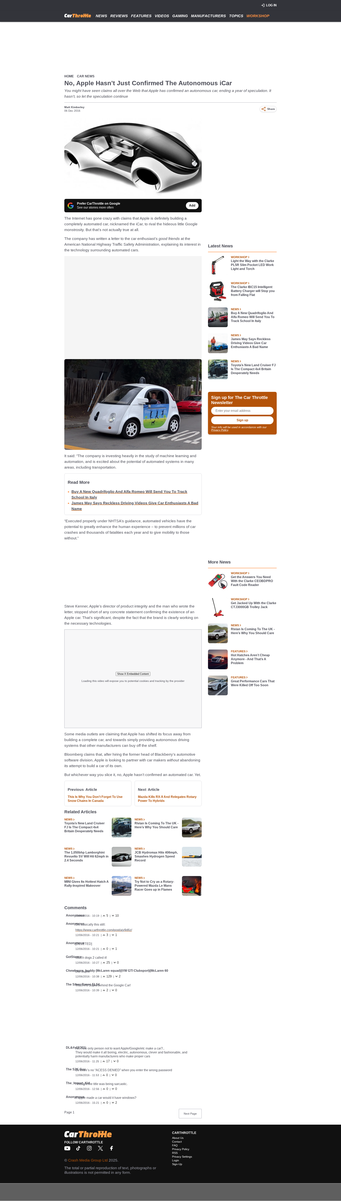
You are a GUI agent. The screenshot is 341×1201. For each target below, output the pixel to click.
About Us (178, 1137)
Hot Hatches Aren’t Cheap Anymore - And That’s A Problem (250, 659)
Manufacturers (208, 16)
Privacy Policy (219, 430)
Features (141, 16)
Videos (162, 16)
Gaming (180, 16)
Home (69, 76)
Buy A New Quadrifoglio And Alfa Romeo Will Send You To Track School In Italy (252, 317)
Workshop (257, 16)
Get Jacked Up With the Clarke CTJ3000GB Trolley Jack (253, 605)
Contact (177, 1141)
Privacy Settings (182, 1156)
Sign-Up (177, 1164)
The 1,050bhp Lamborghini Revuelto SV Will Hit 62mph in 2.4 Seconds (86, 856)
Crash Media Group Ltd (88, 1160)
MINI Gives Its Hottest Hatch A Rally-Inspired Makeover (86, 883)
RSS (175, 1152)
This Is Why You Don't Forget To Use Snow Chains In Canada (95, 798)
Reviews (119, 16)
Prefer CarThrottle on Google (98, 203)
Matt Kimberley (74, 107)
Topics (236, 16)
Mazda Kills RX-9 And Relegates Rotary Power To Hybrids (167, 798)
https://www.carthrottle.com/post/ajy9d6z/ (103, 930)
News (101, 16)
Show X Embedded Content (133, 673)
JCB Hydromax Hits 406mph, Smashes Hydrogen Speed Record (156, 856)
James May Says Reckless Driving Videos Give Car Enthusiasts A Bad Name (251, 343)
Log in (271, 5)
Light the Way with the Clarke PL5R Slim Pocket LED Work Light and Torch (252, 265)
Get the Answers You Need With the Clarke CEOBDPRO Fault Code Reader (252, 581)
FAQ (175, 1145)
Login (175, 1160)
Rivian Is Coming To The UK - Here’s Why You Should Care (156, 825)
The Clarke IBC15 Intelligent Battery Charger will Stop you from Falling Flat (253, 291)
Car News (86, 76)
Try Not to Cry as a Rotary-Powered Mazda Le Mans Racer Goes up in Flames (154, 885)
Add (192, 205)
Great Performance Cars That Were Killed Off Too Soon (252, 683)
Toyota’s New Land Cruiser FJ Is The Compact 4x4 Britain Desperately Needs (84, 827)
